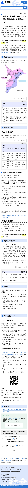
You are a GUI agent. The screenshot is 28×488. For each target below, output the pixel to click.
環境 (16, 458)
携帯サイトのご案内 (15, 471)
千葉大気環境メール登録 (7, 352)
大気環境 (24, 458)
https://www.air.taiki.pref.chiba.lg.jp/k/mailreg (13, 353)
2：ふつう (16, 438)
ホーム (2, 458)
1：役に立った (7, 438)
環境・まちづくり (9, 458)
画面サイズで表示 (21, 98)
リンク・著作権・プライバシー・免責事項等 (11, 469)
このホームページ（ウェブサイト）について (11, 467)
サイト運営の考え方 (5, 471)
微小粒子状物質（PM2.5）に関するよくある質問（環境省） (14, 216)
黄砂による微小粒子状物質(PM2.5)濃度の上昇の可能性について (14, 410)
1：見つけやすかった (9, 445)
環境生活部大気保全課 (14, 418)
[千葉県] (6, 3)
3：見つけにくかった (9, 446)
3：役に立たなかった (9, 440)
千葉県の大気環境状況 (6, 460)
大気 (19, 458)
